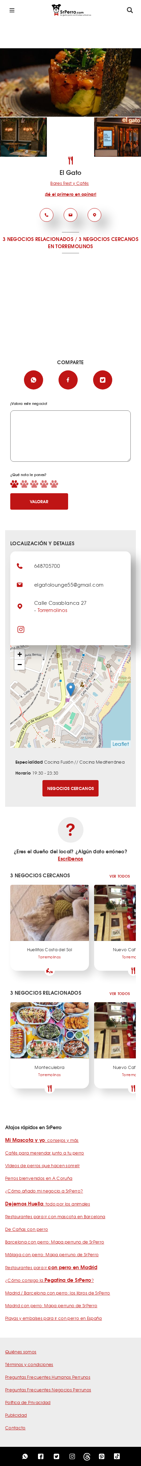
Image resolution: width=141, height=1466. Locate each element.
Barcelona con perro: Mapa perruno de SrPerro (54, 1242)
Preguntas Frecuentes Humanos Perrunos (47, 1377)
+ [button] (19, 654)
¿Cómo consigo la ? (49, 1280)
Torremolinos (52, 610)
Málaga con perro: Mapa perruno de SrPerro (52, 1254)
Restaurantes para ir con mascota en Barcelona (55, 1216)
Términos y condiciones (29, 1364)
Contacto (15, 1428)
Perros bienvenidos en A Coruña (39, 1178)
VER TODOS (120, 876)
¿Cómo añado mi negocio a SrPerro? (44, 1191)
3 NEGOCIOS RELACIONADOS (38, 239)
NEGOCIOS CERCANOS (70, 788)
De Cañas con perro (26, 1229)
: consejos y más (42, 1140)
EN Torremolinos (70, 246)
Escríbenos (70, 858)
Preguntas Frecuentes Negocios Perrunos (48, 1390)
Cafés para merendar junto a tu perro (44, 1153)
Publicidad (16, 1415)
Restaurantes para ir (51, 1267)
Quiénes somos (21, 1352)
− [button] (19, 664)
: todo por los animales (47, 1204)
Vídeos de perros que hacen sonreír (42, 1165)
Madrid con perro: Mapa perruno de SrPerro (51, 1305)
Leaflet (121, 743)
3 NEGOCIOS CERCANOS (108, 239)
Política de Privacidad (28, 1402)
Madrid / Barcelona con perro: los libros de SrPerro (57, 1293)
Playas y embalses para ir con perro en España (53, 1318)
